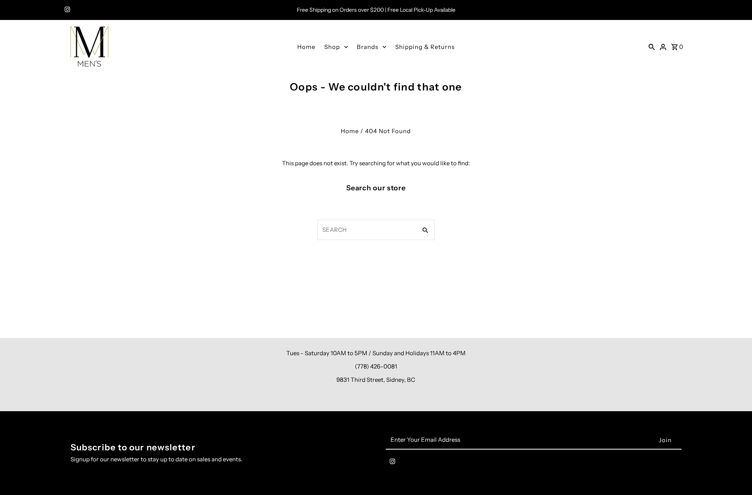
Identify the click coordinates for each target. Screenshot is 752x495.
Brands (367, 47)
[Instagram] (66, 10)
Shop (332, 47)
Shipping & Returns (425, 47)
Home (306, 47)
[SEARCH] (652, 46)
